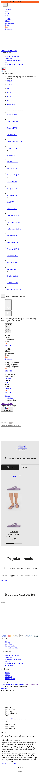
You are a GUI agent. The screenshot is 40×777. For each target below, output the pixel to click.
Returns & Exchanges (13, 60)
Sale (6, 27)
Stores (15, 51)
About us (8, 644)
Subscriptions (10, 679)
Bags (7, 25)
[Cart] (8, 313)
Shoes (7, 21)
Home (7, 15)
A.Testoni (14, 532)
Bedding (8, 382)
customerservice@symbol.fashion (12, 684)
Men (7, 11)
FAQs (7, 62)
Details (7, 675)
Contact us (9, 398)
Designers (8, 29)
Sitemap (4, 688)
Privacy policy (10, 646)
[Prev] (2, 602)
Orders (7, 673)
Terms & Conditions (12, 648)
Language (4, 73)
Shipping (8, 58)
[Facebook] (6, 415)
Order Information (31, 684)
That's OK (20, 767)
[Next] (4, 602)
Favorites (8, 677)
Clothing (8, 19)
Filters (12, 467)
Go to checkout (6, 719)
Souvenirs (8, 388)
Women (8, 9)
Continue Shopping (19, 719)
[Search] (5, 5)
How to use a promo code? (14, 64)
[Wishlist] (8, 307)
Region (10, 73)
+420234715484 (7, 51)
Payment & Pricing (12, 56)
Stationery (8, 378)
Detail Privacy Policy (9, 763)
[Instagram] (6, 419)
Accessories (9, 23)
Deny (20, 771)
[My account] (8, 302)
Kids (7, 13)
